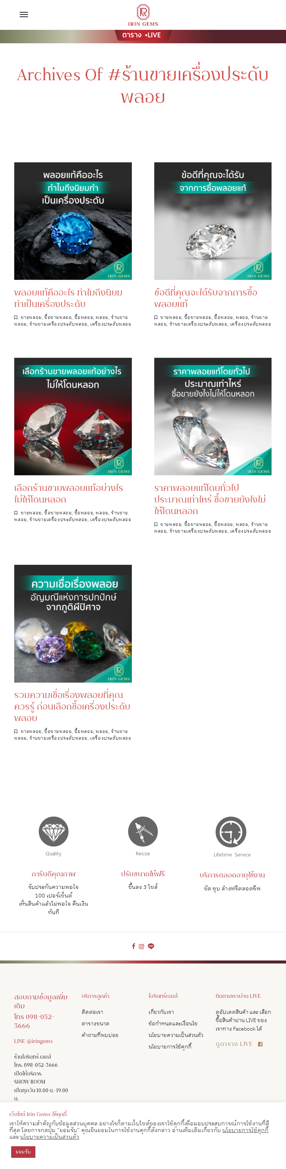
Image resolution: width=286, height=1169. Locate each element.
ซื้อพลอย (83, 317)
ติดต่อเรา (92, 1012)
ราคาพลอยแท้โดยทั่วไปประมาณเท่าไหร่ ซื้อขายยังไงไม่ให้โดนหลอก (210, 500)
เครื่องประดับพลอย (110, 324)
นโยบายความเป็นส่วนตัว (176, 1035)
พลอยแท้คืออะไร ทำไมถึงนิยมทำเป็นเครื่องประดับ (68, 299)
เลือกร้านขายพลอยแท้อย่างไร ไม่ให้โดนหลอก (68, 494)
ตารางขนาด (95, 1023)
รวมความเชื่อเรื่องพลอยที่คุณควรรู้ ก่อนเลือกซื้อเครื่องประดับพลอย (72, 707)
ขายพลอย (31, 317)
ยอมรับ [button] (23, 1152)
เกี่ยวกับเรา (161, 1012)
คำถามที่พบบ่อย (100, 1035)
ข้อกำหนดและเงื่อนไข (173, 1023)
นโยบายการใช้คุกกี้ (170, 1047)
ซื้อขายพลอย (58, 317)
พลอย (102, 317)
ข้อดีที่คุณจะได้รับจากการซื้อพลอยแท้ (205, 299)
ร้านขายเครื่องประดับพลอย (58, 324)
